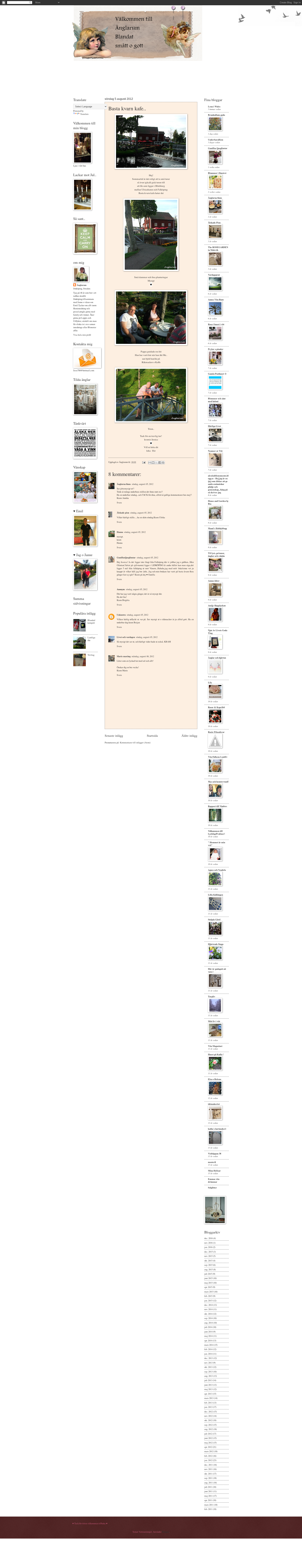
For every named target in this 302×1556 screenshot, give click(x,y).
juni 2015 (208, 1278)
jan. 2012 (208, 1460)
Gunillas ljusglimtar (217, 148)
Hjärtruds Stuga (215, 944)
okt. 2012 (208, 1420)
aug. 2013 (208, 1375)
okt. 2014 (208, 1313)
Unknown (121, 614)
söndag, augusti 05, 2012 (142, 484)
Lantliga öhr (91, 639)
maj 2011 (208, 1495)
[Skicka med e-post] (150, 462)
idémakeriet (214, 1104)
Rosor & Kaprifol (216, 707)
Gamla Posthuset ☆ (217, 373)
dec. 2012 (208, 1411)
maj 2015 (208, 1282)
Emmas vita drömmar (213, 1180)
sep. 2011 (208, 1478)
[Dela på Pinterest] (163, 462)
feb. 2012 (208, 1455)
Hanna (120, 532)
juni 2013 (208, 1384)
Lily (210, 682)
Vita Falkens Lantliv (217, 756)
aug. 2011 (208, 1482)
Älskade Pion (214, 222)
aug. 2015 (208, 1269)
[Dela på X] (156, 462)
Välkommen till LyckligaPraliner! (216, 832)
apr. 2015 (208, 1287)
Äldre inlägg (189, 735)
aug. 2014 (208, 1322)
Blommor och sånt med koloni (216, 400)
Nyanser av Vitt (215, 450)
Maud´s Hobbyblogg (217, 528)
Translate (84, 114)
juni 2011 (208, 1491)
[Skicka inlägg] (143, 462)
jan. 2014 (208, 1353)
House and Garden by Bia (218, 502)
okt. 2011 (208, 1473)
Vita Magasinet (215, 1046)
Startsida (152, 735)
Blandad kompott (91, 621)
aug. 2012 (208, 1429)
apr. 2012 (208, 1446)
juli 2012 (208, 1433)
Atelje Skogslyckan (217, 605)
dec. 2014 (208, 1304)
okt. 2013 (208, 1367)
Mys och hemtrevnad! (218, 781)
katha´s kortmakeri (217, 1128)
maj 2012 (208, 1442)
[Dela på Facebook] (159, 462)
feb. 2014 (208, 1349)
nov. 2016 (208, 1242)
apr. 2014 (208, 1340)
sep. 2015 (208, 1264)
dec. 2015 (208, 1251)
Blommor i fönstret (217, 173)
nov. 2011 (208, 1469)
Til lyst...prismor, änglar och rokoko (216, 554)
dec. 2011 (208, 1464)
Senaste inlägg (114, 735)
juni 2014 (208, 1331)
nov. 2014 (208, 1309)
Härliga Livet (214, 426)
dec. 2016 (208, 1238)
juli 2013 (208, 1380)
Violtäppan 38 (214, 1153)
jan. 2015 (208, 1300)
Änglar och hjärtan (217, 657)
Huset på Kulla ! (216, 1054)
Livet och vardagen (126, 637)
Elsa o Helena (214, 1079)
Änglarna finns (124, 484)
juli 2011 (208, 1486)
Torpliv (211, 996)
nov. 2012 (208, 1415)
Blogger (165, 1531)
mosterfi (212, 1162)
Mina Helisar (214, 1170)
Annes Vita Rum (216, 299)
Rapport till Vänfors (217, 806)
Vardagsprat (214, 274)
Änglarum (82, 285)
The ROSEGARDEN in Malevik (218, 249)
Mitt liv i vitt (214, 1021)
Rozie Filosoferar (216, 732)
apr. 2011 (208, 1500)
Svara (119, 502)
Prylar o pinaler (215, 349)
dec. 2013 (208, 1358)
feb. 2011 (208, 1509)
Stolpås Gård (214, 919)
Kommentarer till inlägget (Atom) (135, 742)
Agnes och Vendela (217, 869)
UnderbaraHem (215, 139)
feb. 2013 (208, 1402)
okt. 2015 (208, 1260)
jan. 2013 (208, 1407)
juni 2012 (208, 1438)
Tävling (91, 654)
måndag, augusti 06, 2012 (143, 656)
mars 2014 (208, 1344)
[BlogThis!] (153, 462)
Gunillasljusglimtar (126, 557)
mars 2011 (208, 1504)
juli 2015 (208, 1273)
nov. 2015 (208, 1256)
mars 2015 (208, 1291)
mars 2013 (208, 1398)
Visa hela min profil (82, 334)
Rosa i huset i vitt (216, 324)
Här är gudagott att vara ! (217, 970)
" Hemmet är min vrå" (216, 844)
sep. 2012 (208, 1424)
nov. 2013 (208, 1362)
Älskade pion (123, 512)
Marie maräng (124, 656)
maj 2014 (208, 1335)
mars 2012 (208, 1451)
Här (154, 450)
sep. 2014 (208, 1318)
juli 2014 (208, 1327)
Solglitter (212, 1187)
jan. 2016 (208, 1247)
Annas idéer (214, 580)
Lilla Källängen (215, 894)
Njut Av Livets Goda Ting (217, 632)
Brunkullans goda (216, 114)
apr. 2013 (208, 1393)
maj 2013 (208, 1389)
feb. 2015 (208, 1296)
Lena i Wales (214, 106)
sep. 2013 (208, 1371)
